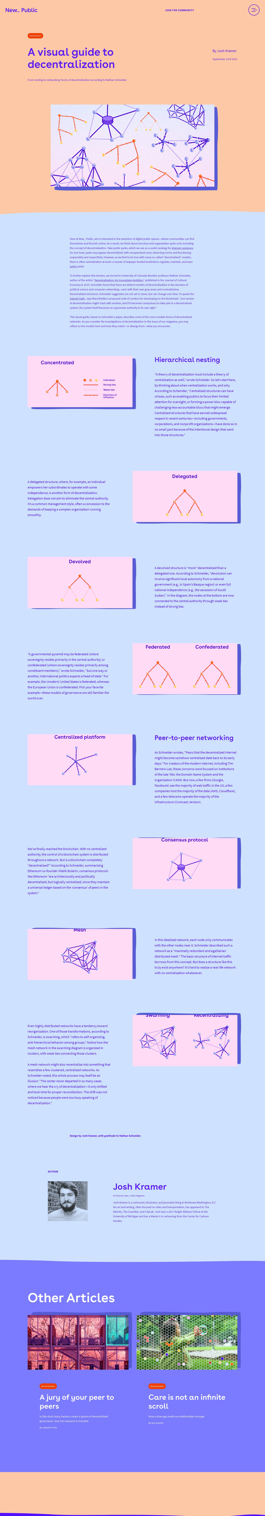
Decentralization (35, 36)
